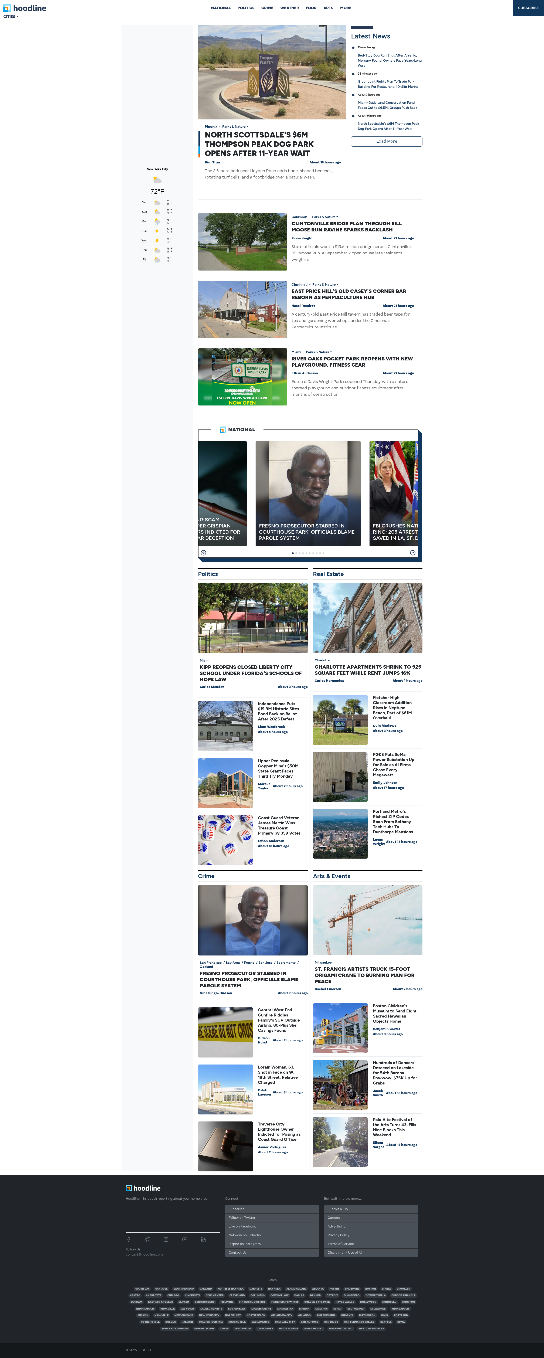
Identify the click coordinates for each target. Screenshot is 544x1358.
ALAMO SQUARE (296, 1289)
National (221, 8)
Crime (267, 8)
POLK (384, 1315)
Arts (328, 8)
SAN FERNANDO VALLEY (359, 1322)
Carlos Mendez (212, 687)
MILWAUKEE (378, 1309)
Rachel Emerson (328, 989)
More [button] (345, 8)
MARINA (304, 1309)
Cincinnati (299, 284)
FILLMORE (227, 1302)
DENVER (315, 1295)
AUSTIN (334, 1289)
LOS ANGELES (236, 1309)
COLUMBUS (258, 1295)
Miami (296, 352)
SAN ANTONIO (310, 1322)
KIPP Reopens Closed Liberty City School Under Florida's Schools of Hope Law (251, 673)
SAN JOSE (161, 1289)
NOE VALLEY (233, 1315)
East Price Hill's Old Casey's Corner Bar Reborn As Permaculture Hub (349, 294)
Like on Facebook (242, 1226)
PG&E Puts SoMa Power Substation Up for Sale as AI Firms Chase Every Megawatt (393, 764)
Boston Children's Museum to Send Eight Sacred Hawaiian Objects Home (394, 1013)
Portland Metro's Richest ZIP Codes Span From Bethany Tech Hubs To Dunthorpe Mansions (393, 821)
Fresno (249, 963)
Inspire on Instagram (245, 1244)
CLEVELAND (237, 1295)
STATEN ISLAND (204, 1328)
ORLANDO (304, 1315)
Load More (386, 141)
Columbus (299, 217)
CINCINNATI (192, 1295)
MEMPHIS (321, 1309)
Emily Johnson (385, 783)
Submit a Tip (338, 1209)
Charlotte (322, 660)
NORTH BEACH (256, 1315)
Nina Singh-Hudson (216, 993)
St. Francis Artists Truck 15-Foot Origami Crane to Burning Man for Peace (365, 975)
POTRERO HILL (150, 1322)
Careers (334, 1218)
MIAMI (337, 1309)
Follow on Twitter (242, 1218)
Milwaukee (323, 962)
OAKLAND (206, 1289)
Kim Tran (212, 162)
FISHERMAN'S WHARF (285, 1302)
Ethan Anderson (305, 373)
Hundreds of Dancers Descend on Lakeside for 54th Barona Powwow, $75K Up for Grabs (395, 1073)
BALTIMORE (352, 1289)
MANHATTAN (285, 1309)
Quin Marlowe (384, 726)
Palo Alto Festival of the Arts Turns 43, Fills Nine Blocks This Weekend (394, 1127)
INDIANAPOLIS (145, 1309)
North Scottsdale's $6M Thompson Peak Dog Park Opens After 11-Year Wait (259, 144)
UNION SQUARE (288, 1328)
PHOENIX (347, 1315)
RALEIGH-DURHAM (211, 1322)
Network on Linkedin (245, 1235)
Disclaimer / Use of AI (345, 1253)
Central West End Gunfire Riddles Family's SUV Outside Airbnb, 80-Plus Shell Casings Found (279, 1020)
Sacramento (286, 963)
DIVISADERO (352, 1295)
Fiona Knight (302, 238)
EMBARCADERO (205, 1302)
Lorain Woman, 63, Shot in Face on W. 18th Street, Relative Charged (278, 1075)
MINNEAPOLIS (400, 1309)
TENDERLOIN (242, 1328)
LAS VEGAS (187, 1309)
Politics (246, 8)
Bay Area (233, 963)
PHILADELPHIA (326, 1315)
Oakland (206, 967)
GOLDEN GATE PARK (317, 1302)
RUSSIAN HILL (237, 1322)
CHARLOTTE (154, 1295)
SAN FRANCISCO (184, 1289)
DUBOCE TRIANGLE (403, 1295)
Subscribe (528, 8)
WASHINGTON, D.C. (341, 1328)
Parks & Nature (234, 127)
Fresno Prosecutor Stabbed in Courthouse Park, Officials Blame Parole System (249, 979)
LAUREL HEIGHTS (211, 1309)
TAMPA (224, 1328)
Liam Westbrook (271, 727)
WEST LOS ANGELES (371, 1328)
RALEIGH (187, 1322)
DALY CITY (255, 1289)
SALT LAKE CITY (285, 1322)
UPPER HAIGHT (313, 1328)
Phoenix (211, 127)
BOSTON (370, 1289)
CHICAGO (173, 1295)
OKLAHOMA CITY (281, 1315)
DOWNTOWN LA (376, 1295)
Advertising (337, 1226)
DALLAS (299, 1295)
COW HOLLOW (280, 1295)
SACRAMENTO (260, 1322)
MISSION (143, 1315)
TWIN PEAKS (265, 1328)
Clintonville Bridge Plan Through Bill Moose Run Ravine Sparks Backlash (347, 226)
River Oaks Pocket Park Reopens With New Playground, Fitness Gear (352, 362)
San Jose (265, 963)
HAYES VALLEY (345, 1302)
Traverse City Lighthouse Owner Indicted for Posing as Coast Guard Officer (279, 1131)
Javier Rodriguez (272, 1147)
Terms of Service (341, 1244)
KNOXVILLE (167, 1309)
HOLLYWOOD (368, 1302)
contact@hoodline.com (144, 1254)
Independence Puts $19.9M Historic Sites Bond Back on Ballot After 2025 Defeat (278, 711)
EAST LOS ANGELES (160, 1302)
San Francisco (211, 963)
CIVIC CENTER (215, 1295)
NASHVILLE (161, 1315)
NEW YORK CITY (209, 1315)
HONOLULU (389, 1302)
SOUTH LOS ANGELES (175, 1328)
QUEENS (170, 1322)
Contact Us (237, 1253)
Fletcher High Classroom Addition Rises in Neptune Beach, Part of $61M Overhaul (392, 707)
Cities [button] (9, 16)
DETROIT (332, 1295)
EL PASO (183, 1302)
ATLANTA (318, 1289)
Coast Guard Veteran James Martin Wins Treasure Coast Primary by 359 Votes (279, 825)
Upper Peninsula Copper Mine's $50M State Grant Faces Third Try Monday (278, 768)
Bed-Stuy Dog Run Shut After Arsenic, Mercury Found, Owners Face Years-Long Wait (390, 60)
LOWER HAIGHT (261, 1309)
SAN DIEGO (331, 1322)
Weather (289, 8)
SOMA (401, 1322)
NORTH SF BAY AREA (231, 1289)
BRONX (386, 1289)
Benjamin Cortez (386, 1029)
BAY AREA (274, 1289)
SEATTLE (386, 1322)
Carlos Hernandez (329, 681)
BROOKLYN (403, 1289)
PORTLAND (401, 1315)
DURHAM (136, 1302)
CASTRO (135, 1295)
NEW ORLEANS (183, 1315)
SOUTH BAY (142, 1289)
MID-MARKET (356, 1309)
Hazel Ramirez (303, 306)
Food (311, 8)
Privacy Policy (338, 1235)
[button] (203, 552)
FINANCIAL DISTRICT (252, 1302)
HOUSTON (408, 1302)
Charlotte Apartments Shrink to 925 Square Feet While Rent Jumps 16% (368, 670)
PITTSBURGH (367, 1315)
